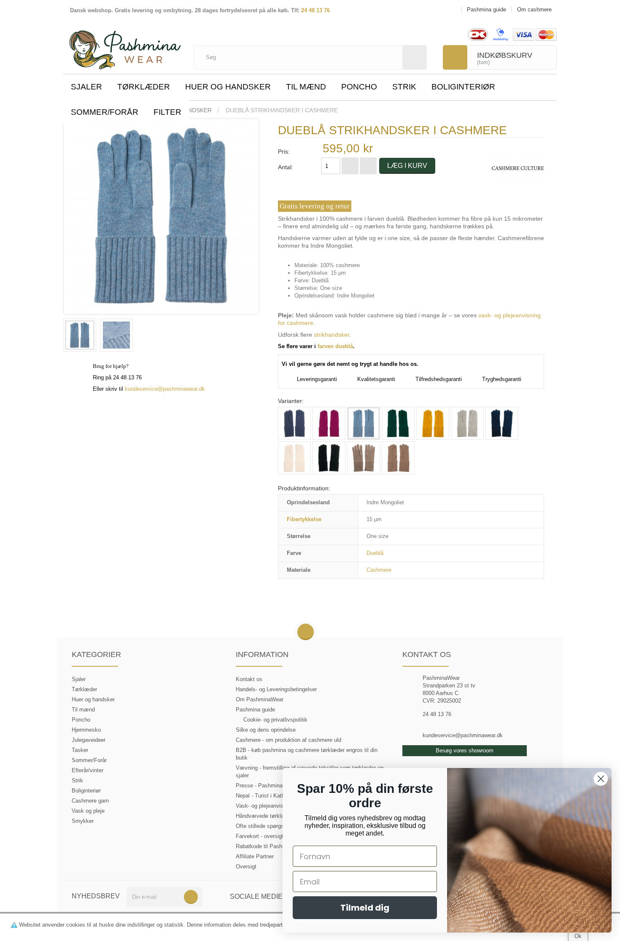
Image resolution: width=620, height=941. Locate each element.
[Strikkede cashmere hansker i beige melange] (364, 458)
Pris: (284, 151)
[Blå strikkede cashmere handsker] (294, 423)
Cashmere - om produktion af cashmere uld (288, 740)
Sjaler (86, 86)
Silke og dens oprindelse (266, 730)
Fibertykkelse (304, 519)
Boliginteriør (463, 86)
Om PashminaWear (259, 699)
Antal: (285, 167)
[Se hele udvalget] (517, 168)
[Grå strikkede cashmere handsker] (467, 423)
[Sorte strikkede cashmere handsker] (329, 458)
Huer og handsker (228, 86)
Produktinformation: (304, 488)
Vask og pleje (88, 811)
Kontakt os (249, 679)
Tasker (80, 750)
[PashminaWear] (125, 45)
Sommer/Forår (104, 112)
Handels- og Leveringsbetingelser (276, 689)
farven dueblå (335, 346)
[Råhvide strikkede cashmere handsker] (294, 458)
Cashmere (379, 570)
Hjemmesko (86, 730)
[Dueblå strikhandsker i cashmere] (80, 335)
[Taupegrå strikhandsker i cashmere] (398, 458)
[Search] (414, 57)
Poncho (359, 86)
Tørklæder (143, 86)
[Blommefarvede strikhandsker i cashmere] (329, 423)
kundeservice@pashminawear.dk (165, 389)
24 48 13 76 (315, 10)
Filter (167, 112)
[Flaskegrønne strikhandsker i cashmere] (398, 423)
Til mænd (306, 86)
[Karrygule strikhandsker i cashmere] (433, 423)
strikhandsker (331, 334)
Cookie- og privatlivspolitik (275, 720)
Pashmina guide (255, 709)
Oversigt (246, 866)
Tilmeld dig (364, 908)
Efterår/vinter (87, 770)
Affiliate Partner (255, 856)
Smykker (83, 821)
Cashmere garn (90, 801)
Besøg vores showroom (464, 750)
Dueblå (375, 553)
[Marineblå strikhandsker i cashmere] (502, 423)
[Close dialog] (600, 778)
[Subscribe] (191, 897)
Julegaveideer (88, 740)
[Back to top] (305, 632)
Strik (404, 86)
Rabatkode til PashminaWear (271, 846)
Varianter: (291, 400)
